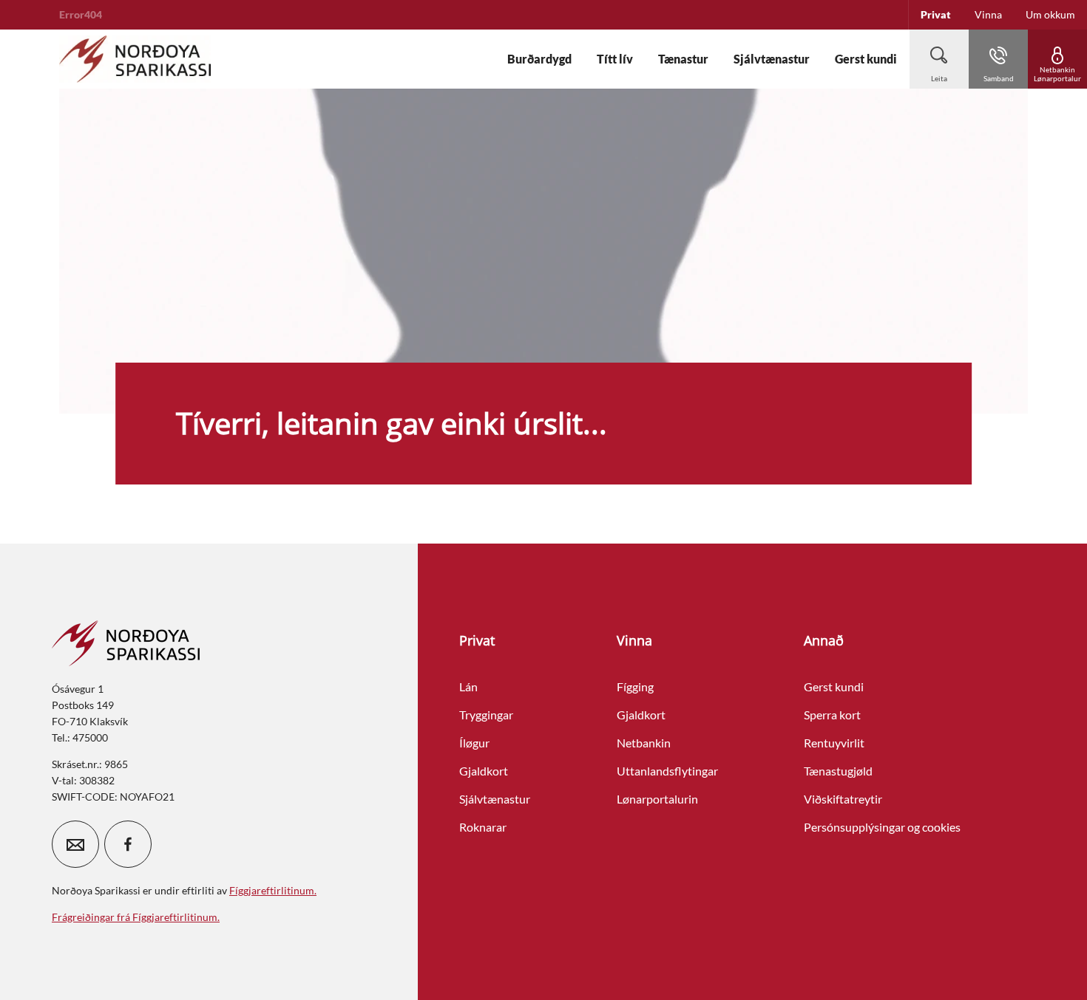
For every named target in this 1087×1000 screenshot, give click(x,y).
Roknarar (483, 827)
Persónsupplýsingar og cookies (882, 827)
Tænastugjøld (838, 771)
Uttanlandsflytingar (667, 771)
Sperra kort (832, 715)
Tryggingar (486, 715)
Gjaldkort (483, 771)
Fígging (635, 686)
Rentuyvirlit (834, 743)
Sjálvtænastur (494, 799)
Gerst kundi (834, 686)
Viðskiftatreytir (843, 799)
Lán (468, 686)
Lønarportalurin (657, 799)
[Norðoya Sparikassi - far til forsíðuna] (135, 59)
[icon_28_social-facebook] (128, 844)
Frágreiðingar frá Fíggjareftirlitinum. (136, 917)
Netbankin (644, 743)
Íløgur (474, 743)
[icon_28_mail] (75, 844)
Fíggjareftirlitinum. (272, 890)
